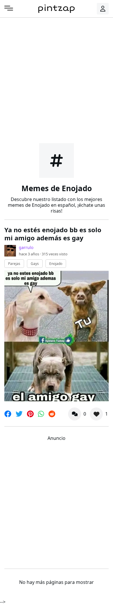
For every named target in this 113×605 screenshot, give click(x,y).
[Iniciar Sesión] (103, 8)
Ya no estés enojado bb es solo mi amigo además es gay (52, 233)
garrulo (26, 247)
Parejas (14, 263)
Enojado (55, 263)
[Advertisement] (56, 79)
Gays (35, 263)
